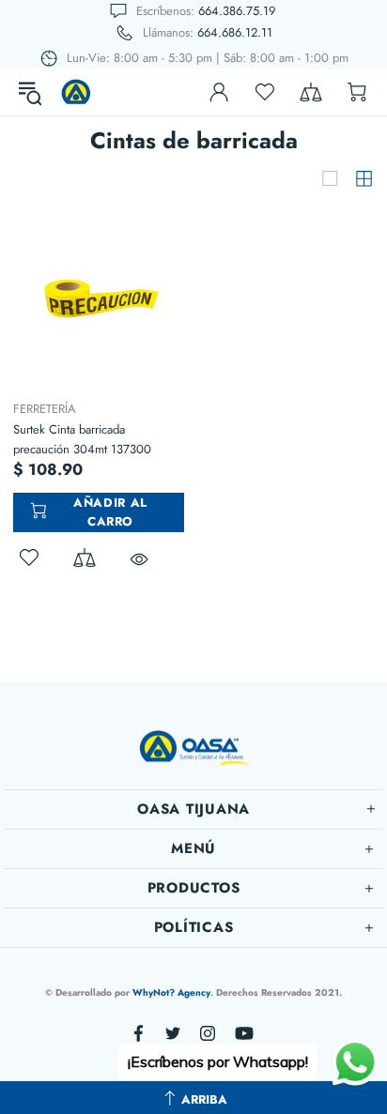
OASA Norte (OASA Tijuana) (76, 92)
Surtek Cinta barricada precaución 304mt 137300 (82, 439)
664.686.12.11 (234, 32)
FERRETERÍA (44, 409)
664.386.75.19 (236, 11)
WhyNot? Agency (171, 992)
